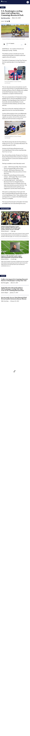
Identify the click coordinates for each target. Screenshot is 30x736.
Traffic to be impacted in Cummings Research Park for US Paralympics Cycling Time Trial (14, 280)
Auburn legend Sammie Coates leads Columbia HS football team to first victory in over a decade (10, 228)
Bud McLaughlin (5, 18)
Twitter (5, 21)
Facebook (9, 21)
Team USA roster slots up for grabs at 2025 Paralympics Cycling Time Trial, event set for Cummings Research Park (12, 289)
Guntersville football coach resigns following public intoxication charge (11, 256)
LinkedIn (7, 21)
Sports (2, 7)
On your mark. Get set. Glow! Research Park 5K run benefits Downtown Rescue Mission (14, 298)
